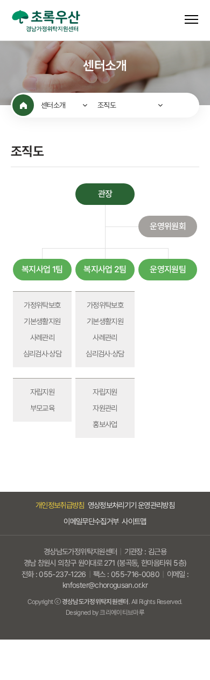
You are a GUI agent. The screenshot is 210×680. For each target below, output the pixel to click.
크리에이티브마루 (122, 612)
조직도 (106, 105)
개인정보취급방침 (60, 505)
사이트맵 (134, 521)
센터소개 (53, 105)
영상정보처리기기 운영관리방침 (131, 505)
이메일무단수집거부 (91, 521)
